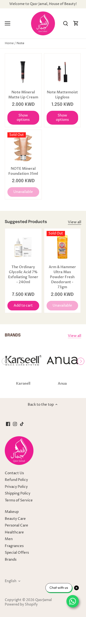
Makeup (12, 511)
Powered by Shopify (21, 604)
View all (74, 222)
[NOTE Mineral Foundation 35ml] (23, 148)
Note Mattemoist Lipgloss (62, 95)
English (10, 581)
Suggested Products (26, 222)
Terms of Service (19, 500)
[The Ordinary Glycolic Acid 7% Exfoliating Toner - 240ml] (23, 247)
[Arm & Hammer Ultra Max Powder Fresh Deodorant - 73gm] (62, 247)
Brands (10, 559)
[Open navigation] (7, 23)
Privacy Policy (16, 486)
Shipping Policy (17, 493)
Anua (62, 383)
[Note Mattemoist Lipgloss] (62, 72)
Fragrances (14, 545)
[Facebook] (8, 423)
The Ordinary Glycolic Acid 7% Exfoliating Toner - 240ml (23, 274)
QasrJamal (43, 600)
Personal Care (16, 525)
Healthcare (14, 532)
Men (9, 539)
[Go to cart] (76, 23)
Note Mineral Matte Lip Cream (23, 95)
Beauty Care (15, 518)
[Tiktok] (22, 423)
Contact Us (14, 473)
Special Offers (17, 552)
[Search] (65, 23)
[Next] (80, 361)
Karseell (23, 383)
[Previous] (5, 361)
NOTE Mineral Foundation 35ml (23, 171)
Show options (23, 117)
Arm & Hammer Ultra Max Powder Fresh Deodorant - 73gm (62, 277)
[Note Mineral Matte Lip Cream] (23, 72)
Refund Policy (16, 479)
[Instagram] (15, 423)
